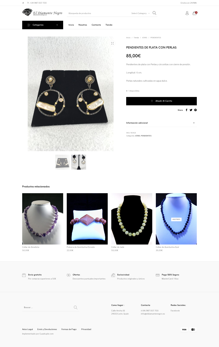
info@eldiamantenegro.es (153, 314)
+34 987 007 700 (38, 3)
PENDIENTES (155, 38)
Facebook (175, 310)
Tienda (136, 38)
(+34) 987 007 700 (150, 310)
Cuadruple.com (46, 334)
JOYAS (144, 38)
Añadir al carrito (164, 101)
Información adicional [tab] (137, 123)
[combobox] (140, 13)
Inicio (128, 38)
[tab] (161, 123)
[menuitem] (71, 25)
